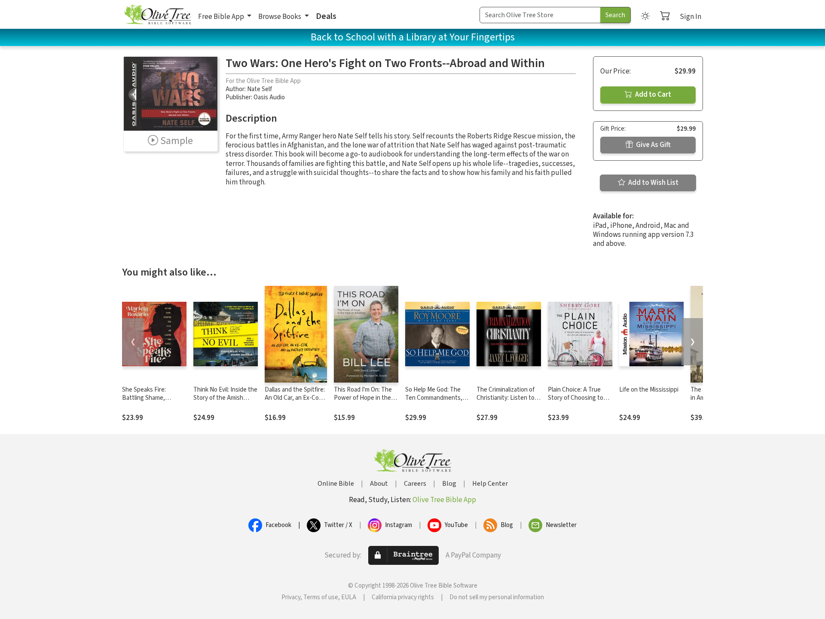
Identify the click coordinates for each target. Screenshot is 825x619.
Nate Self (259, 89)
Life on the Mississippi (648, 389)
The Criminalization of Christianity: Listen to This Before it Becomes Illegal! (508, 402)
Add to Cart (652, 94)
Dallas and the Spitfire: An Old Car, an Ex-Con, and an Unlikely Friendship (295, 402)
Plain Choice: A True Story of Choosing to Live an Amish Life (575, 398)
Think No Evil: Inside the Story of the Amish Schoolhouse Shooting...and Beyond (225, 402)
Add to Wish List (652, 183)
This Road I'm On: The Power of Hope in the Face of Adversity (363, 398)
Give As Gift (653, 145)
